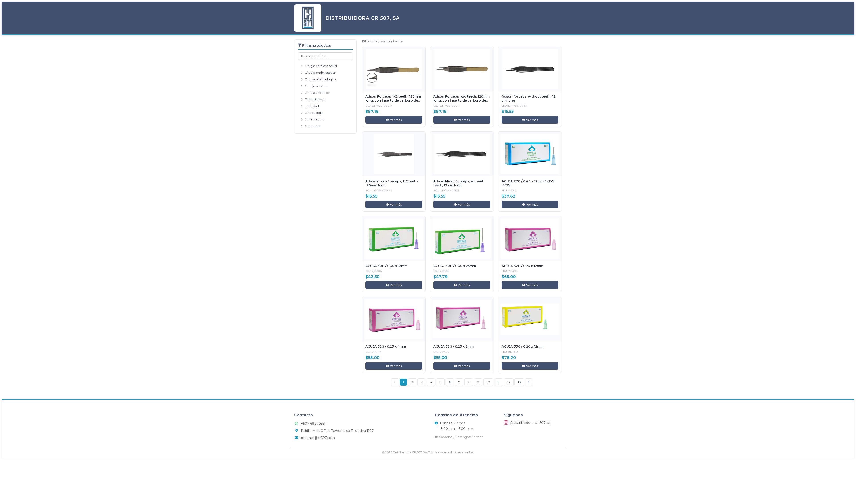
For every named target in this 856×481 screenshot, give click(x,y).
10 (488, 382)
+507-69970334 (314, 424)
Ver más (395, 120)
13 (519, 382)
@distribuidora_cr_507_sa (530, 423)
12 (508, 382)
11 (499, 382)
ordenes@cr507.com (318, 438)
